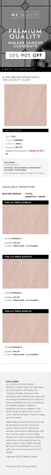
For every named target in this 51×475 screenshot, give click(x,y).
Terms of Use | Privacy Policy (21, 466)
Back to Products (20, 69)
